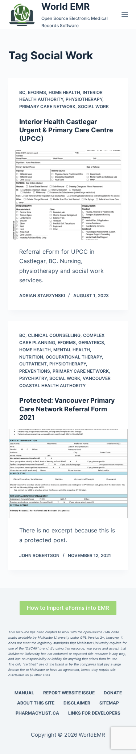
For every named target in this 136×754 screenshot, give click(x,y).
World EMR (65, 6)
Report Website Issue (69, 692)
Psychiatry (33, 378)
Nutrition (31, 357)
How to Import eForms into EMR (68, 607)
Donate (113, 692)
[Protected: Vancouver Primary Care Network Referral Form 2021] (68, 474)
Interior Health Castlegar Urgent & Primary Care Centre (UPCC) (66, 130)
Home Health (64, 92)
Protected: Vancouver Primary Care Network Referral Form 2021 (67, 409)
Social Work (93, 106)
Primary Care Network (47, 106)
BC (22, 92)
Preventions (34, 371)
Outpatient (33, 364)
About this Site (35, 703)
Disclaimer (76, 703)
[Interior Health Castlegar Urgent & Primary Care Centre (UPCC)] (68, 195)
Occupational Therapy (74, 357)
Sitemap (109, 703)
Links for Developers (94, 713)
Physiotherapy (84, 99)
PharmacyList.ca (37, 713)
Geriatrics (91, 342)
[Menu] (124, 14)
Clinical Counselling (54, 335)
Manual (24, 692)
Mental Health (71, 349)
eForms (37, 92)
